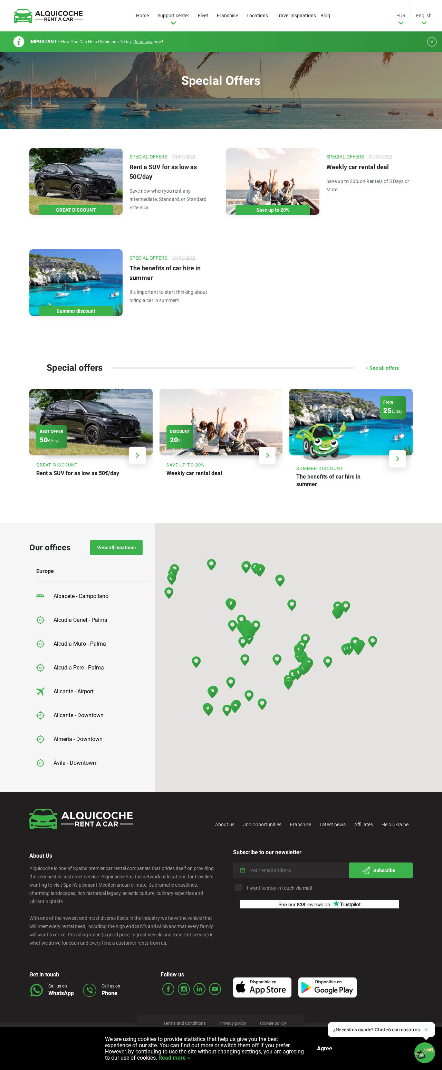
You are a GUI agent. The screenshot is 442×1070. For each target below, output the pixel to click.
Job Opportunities (262, 824)
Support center (173, 15)
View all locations (116, 547)
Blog (325, 15)
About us (224, 824)
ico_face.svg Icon (168, 989)
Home (142, 15)
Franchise (227, 15)
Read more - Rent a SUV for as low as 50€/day (122, 190)
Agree (324, 1048)
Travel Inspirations (296, 15)
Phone (109, 993)
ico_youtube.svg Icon (215, 989)
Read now (143, 41)
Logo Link (48, 16)
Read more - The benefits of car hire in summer (122, 291)
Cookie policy (273, 1023)
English (424, 15)
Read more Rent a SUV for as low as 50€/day (91, 437)
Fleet (203, 15)
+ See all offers (382, 368)
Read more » (173, 1057)
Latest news (333, 824)
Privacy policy (233, 1023)
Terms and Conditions (184, 1023)
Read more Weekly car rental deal (221, 437)
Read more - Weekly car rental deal (319, 190)
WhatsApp (61, 993)
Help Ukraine (395, 824)
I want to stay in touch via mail (279, 888)
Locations (257, 15)
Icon (262, 987)
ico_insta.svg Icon (184, 989)
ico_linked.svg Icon (199, 989)
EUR (400, 15)
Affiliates (363, 824)
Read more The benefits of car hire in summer (351, 442)
